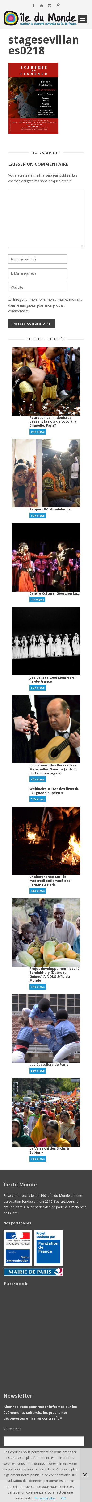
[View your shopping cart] (49, 5)
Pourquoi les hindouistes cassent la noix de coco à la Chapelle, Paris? (52, 421)
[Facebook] (33, 5)
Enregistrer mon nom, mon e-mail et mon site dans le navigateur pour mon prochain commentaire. (45, 305)
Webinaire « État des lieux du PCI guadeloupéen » (54, 790)
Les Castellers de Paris (48, 1064)
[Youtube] (41, 5)
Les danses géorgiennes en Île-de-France (52, 679)
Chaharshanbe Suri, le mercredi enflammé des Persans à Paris (49, 880)
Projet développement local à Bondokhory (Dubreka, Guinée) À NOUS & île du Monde (54, 974)
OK (63, 1498)
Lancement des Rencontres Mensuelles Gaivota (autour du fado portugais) (53, 769)
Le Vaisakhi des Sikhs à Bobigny (49, 1150)
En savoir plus (44, 1498)
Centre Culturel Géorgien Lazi (54, 593)
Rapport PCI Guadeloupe (50, 509)
